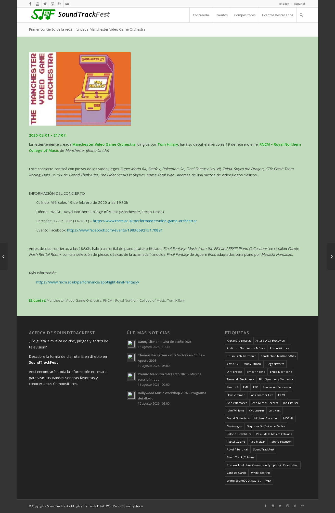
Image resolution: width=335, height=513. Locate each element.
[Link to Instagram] (52, 3)
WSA (268, 480)
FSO (255, 387)
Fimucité (232, 387)
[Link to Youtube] (37, 3)
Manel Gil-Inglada (238, 418)
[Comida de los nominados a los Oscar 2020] (331, 256)
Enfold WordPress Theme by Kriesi (120, 506)
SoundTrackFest (263, 449)
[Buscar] (301, 15)
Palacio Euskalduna (239, 434)
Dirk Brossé (234, 371)
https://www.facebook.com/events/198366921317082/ (114, 230)
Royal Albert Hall (237, 449)
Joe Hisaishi (290, 403)
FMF (245, 387)
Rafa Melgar (257, 441)
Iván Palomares (237, 403)
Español (299, 3)
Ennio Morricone (281, 371)
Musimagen (234, 426)
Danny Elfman (252, 364)
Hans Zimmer (236, 395)
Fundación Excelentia (277, 387)
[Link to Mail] (67, 3)
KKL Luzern (256, 410)
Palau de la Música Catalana (274, 434)
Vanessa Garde (236, 473)
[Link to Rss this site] (59, 3)
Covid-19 (232, 364)
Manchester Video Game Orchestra (74, 300)
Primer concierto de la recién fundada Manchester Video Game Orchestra (87, 29)
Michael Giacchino (266, 418)
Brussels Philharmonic (241, 356)
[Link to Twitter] (45, 3)
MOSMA (288, 418)
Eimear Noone (255, 371)
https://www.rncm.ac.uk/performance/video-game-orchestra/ (145, 220)
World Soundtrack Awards (244, 480)
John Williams (235, 410)
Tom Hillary (176, 300)
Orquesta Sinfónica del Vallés (266, 426)
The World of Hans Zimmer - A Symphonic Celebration (262, 465)
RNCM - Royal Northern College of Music (134, 300)
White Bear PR (260, 473)
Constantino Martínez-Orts (278, 356)
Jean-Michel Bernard (265, 403)
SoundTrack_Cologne (241, 457)
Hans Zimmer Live (261, 395)
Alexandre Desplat (239, 340)
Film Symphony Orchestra (276, 379)
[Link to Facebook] (30, 3)
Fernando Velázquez (240, 379)
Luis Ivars (275, 410)
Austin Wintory (279, 348)
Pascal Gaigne (236, 441)
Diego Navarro (275, 364)
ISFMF (282, 395)
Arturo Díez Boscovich (270, 340)
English (284, 3)
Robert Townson (281, 441)
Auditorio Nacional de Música (246, 348)
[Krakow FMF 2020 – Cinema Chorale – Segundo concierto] (4, 256)
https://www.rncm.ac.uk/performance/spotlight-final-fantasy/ (87, 282)
